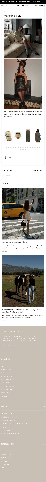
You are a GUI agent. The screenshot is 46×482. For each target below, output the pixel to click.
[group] (8, 136)
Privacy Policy (8, 386)
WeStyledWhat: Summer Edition (14, 242)
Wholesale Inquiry (10, 417)
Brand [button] (5, 359)
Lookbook (6, 383)
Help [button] (4, 406)
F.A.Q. (4, 427)
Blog (3, 373)
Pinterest (5, 465)
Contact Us (6, 414)
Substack (5, 458)
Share (9, 157)
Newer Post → (38, 170)
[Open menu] (2, 5)
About (4, 366)
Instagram (6, 455)
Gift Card (5, 430)
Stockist (5, 393)
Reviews (5, 396)
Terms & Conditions (11, 434)
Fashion (6, 183)
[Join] (40, 346)
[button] (6, 136)
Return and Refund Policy (14, 424)
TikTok (4, 461)
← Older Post (7, 170)
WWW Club (6, 369)
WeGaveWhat (7, 376)
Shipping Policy (9, 420)
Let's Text (6, 468)
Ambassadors (7, 379)
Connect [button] (7, 444)
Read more (5, 251)
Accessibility (7, 389)
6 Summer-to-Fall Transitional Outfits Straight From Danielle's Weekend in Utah (21, 310)
